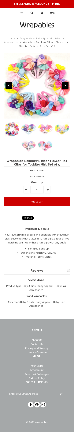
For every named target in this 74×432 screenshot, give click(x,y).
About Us (37, 340)
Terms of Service (37, 352)
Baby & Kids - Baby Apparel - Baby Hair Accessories (42, 304)
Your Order (37, 365)
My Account (36, 370)
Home (11, 38)
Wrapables (40, 296)
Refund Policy (37, 378)
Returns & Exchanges (37, 374)
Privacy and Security (37, 348)
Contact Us (37, 344)
